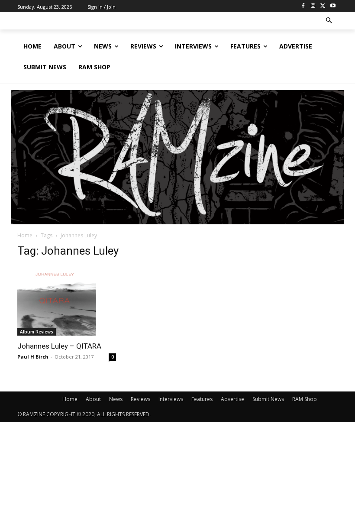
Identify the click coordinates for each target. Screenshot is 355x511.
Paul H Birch (32, 356)
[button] (329, 21)
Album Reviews (36, 332)
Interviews (170, 399)
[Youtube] (333, 6)
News (116, 399)
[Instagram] (313, 6)
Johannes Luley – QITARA (59, 346)
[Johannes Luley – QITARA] (66, 301)
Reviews (140, 399)
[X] (323, 6)
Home (24, 235)
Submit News (268, 399)
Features (202, 399)
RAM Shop (304, 399)
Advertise (232, 399)
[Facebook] (303, 6)
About (93, 399)
